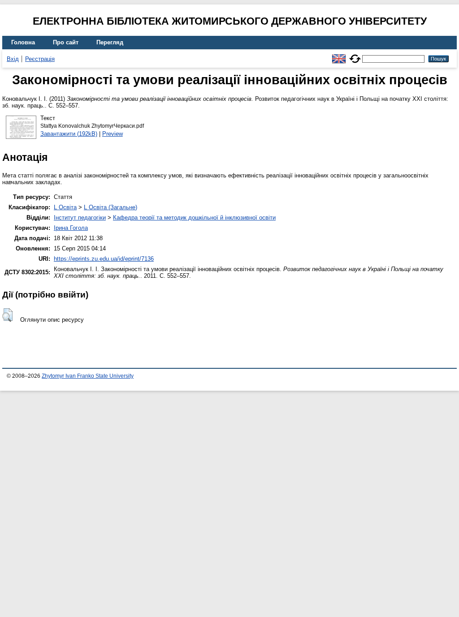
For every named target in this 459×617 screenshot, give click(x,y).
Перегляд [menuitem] (109, 42)
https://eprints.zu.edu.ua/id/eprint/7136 (104, 258)
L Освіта (65, 207)
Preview (112, 133)
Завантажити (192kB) (68, 133)
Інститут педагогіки (80, 217)
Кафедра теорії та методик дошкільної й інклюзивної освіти (194, 217)
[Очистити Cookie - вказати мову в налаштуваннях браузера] (355, 55)
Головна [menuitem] (23, 42)
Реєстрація (40, 59)
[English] (339, 55)
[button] (7, 315)
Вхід (13, 59)
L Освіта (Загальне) (110, 207)
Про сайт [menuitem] (65, 42)
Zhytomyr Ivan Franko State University (88, 376)
